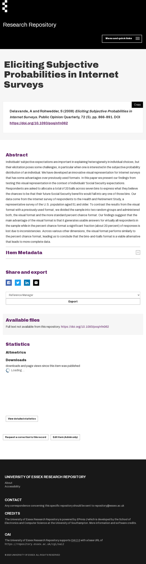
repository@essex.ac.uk (109, 505)
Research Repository (29, 25)
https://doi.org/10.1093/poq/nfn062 (39, 123)
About (8, 483)
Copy (136, 104)
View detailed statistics (22, 418)
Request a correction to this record (25, 437)
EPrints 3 (82, 519)
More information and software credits (112, 523)
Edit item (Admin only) (65, 437)
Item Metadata (24, 252)
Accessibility (12, 486)
